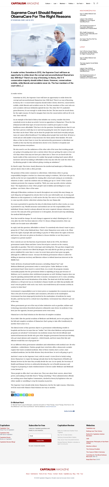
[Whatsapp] (21, 395)
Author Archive (68, 411)
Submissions (34, 474)
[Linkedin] (15, 395)
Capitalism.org (90, 428)
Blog (74, 474)
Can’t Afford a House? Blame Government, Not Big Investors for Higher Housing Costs (89, 52)
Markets (62, 3)
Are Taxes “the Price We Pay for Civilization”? (88, 39)
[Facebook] (18, 395)
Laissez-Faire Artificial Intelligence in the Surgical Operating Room (87, 20)
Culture (47, 3)
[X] (12, 395)
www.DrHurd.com (51, 406)
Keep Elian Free (91, 459)
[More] (32, 395)
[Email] (26, 395)
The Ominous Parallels (93, 449)
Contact (55, 474)
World (88, 3)
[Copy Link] (29, 395)
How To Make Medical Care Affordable (88, 14)
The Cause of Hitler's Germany (95, 452)
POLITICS (93, 10)
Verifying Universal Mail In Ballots (67, 437)
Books (61, 474)
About (28, 474)
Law (55, 3)
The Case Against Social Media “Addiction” (89, 63)
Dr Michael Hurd (19, 20)
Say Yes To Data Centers (65, 435)
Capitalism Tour (4, 428)
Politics (71, 3)
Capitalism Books (5, 437)
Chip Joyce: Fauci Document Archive (68, 439)
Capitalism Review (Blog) (7, 442)
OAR (87, 438)
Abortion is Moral (91, 446)
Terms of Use (43, 474)
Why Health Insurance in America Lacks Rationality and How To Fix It (88, 33)
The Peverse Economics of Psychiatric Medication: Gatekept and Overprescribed (88, 27)
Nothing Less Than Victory (94, 431)
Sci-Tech (79, 3)
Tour (81, 474)
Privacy (49, 474)
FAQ (77, 474)
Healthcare (84, 10)
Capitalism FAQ (4, 433)
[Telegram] (24, 395)
